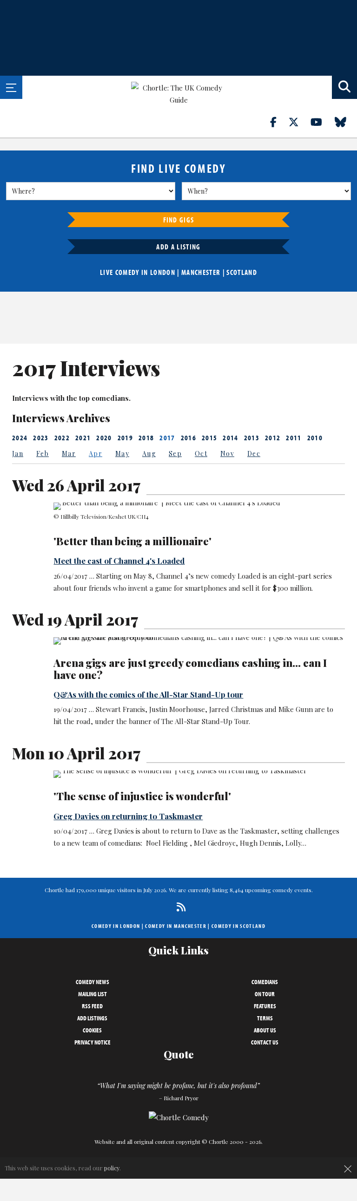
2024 (19, 437)
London (162, 272)
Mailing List (92, 994)
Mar (69, 453)
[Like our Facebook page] (278, 121)
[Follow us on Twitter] (299, 121)
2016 (188, 437)
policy (111, 1168)
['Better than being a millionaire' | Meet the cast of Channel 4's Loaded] (198, 506)
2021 (83, 437)
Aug (149, 453)
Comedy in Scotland (238, 925)
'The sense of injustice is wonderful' (142, 796)
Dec (253, 453)
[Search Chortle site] (344, 87)
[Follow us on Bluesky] (346, 121)
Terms (265, 1018)
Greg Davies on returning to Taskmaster (128, 816)
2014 (230, 437)
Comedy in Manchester (175, 925)
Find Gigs (178, 219)
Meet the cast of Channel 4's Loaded (119, 560)
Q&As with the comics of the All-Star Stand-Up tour (148, 694)
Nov (227, 453)
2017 (167, 437)
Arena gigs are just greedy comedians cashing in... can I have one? (190, 669)
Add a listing (178, 246)
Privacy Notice (92, 1042)
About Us (265, 1030)
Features (265, 1006)
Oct (201, 453)
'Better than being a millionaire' (132, 541)
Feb (42, 453)
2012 (272, 437)
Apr (95, 453)
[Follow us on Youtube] (322, 121)
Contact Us (264, 1042)
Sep (175, 453)
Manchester (200, 272)
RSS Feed (92, 1006)
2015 (209, 437)
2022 (62, 437)
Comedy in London (116, 925)
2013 (251, 437)
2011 (293, 437)
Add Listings (92, 1018)
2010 (315, 437)
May (122, 453)
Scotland (241, 272)
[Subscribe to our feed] (178, 907)
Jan (17, 453)
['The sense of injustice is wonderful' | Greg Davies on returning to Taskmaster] (198, 774)
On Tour (265, 994)
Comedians (264, 982)
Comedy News (92, 982)
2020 (104, 437)
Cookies (92, 1030)
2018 (146, 437)
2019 (125, 437)
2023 (40, 437)
